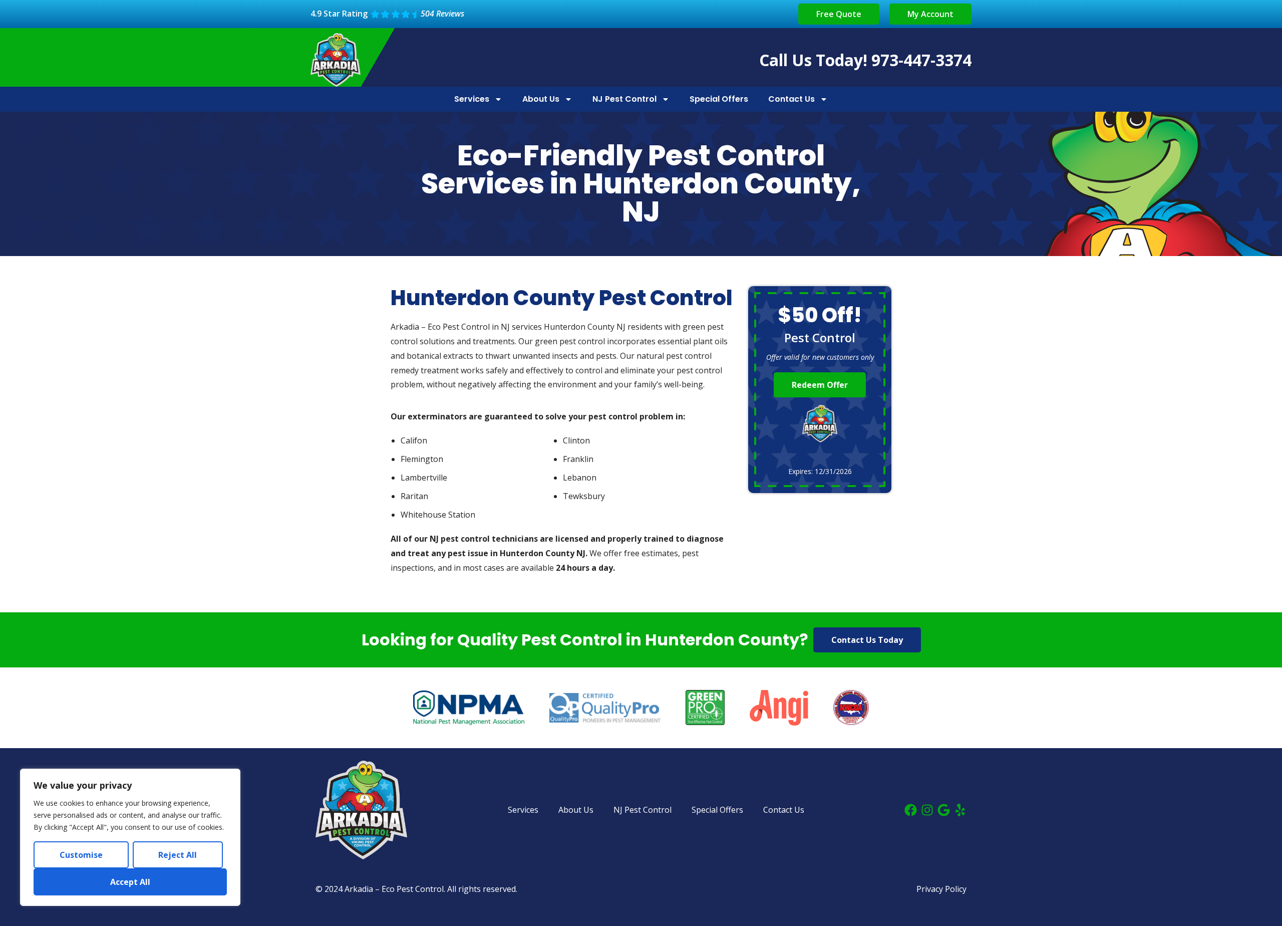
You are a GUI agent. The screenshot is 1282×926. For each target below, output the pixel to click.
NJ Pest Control (624, 99)
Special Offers (719, 99)
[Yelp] (960, 810)
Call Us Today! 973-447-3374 (865, 60)
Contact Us (791, 99)
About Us (540, 99)
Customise (81, 854)
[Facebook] (910, 810)
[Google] (943, 810)
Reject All (177, 854)
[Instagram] (927, 810)
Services (471, 99)
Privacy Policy (941, 888)
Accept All (130, 881)
